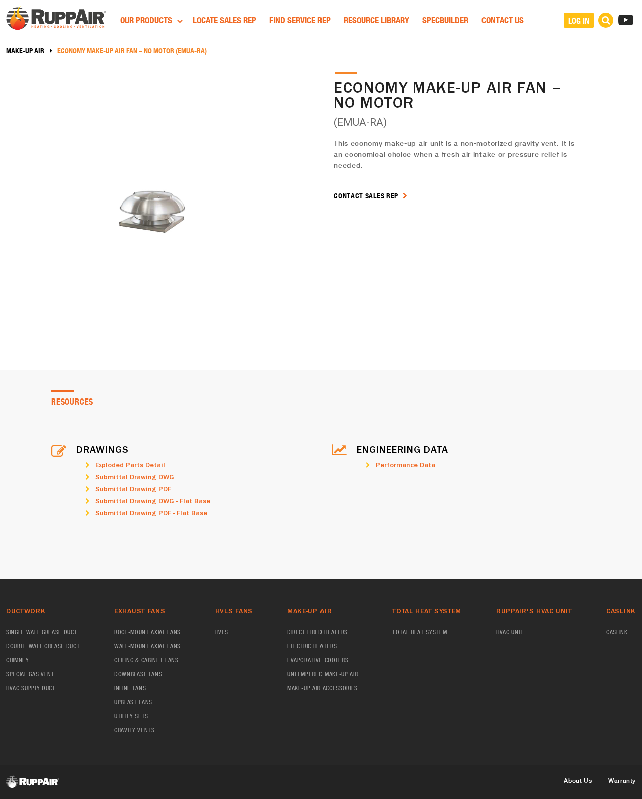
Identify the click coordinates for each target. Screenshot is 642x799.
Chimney (17, 660)
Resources (72, 401)
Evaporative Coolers (318, 660)
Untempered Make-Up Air (322, 674)
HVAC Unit (509, 632)
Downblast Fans (138, 674)
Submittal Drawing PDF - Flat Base (151, 513)
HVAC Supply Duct (31, 688)
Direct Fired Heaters (317, 632)
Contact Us (503, 20)
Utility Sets (131, 716)
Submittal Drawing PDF (133, 489)
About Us (578, 780)
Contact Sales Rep (367, 196)
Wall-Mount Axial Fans (147, 646)
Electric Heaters (312, 646)
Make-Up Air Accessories (322, 688)
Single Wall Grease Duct (41, 632)
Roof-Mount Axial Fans (147, 632)
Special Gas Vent (30, 674)
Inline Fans (130, 688)
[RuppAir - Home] (56, 19)
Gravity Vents (134, 730)
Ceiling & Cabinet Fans (146, 660)
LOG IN (578, 20)
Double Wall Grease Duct (43, 646)
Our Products (147, 20)
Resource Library (376, 20)
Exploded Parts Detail (130, 465)
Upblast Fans (133, 702)
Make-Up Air (25, 50)
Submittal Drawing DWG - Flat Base (152, 501)
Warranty (622, 780)
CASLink (617, 632)
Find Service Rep (300, 20)
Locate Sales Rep (224, 20)
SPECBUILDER (445, 20)
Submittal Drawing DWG (134, 477)
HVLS (221, 632)
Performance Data (405, 465)
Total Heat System (419, 632)
